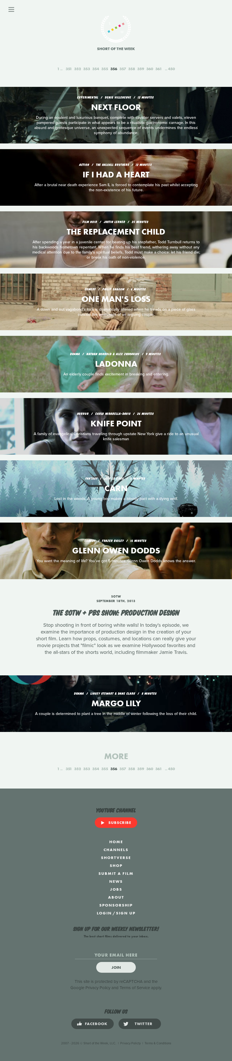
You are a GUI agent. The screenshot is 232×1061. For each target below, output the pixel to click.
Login (104, 913)
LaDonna (116, 363)
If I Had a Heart (116, 174)
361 (158, 68)
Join (116, 967)
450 (171, 68)
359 (140, 68)
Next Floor (116, 107)
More (116, 756)
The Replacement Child (116, 231)
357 (122, 68)
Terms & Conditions (158, 1043)
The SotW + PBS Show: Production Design (116, 612)
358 (131, 68)
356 (113, 68)
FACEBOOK (96, 1023)
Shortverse (116, 857)
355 (104, 68)
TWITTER (143, 1023)
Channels (116, 849)
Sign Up (126, 913)
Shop (116, 865)
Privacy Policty (130, 1043)
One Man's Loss (116, 299)
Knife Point (116, 423)
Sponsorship (116, 905)
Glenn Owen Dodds (116, 550)
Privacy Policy (97, 987)
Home (116, 841)
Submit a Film (116, 873)
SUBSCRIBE (119, 822)
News (116, 881)
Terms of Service (135, 987)
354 (95, 68)
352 (77, 68)
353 (86, 68)
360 (149, 68)
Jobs (116, 889)
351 (69, 68)
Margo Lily (116, 703)
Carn (116, 488)
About (116, 897)
